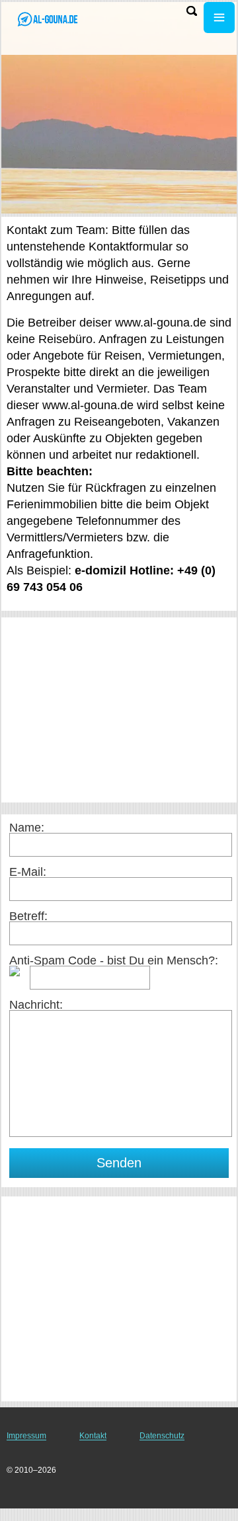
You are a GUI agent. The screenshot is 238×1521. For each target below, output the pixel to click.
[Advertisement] (119, 709)
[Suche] (191, 11)
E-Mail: (27, 871)
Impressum (26, 1435)
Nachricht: (36, 1004)
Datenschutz (161, 1435)
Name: (26, 827)
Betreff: (28, 916)
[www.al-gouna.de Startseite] (50, 19)
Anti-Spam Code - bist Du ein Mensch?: (113, 960)
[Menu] (219, 17)
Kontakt (92, 1435)
